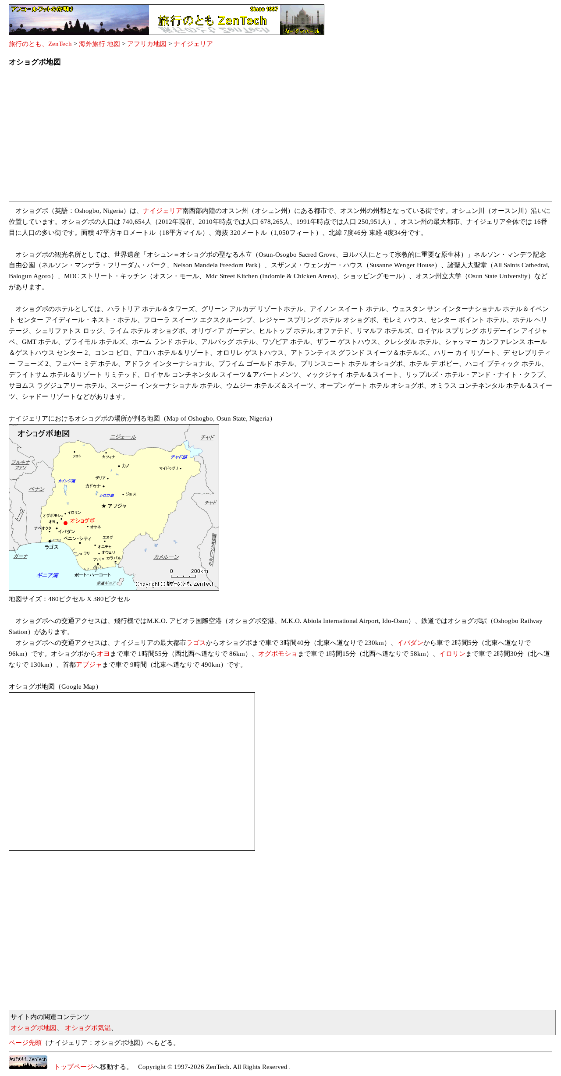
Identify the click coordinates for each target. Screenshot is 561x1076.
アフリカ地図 (147, 43)
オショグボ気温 (88, 1027)
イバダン (410, 642)
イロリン (452, 653)
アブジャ (89, 664)
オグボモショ (278, 653)
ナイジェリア (193, 43)
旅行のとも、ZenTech (40, 43)
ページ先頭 (25, 1042)
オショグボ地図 (34, 1027)
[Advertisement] (272, 136)
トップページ (70, 1066)
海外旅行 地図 (99, 43)
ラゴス (196, 642)
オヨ (103, 653)
